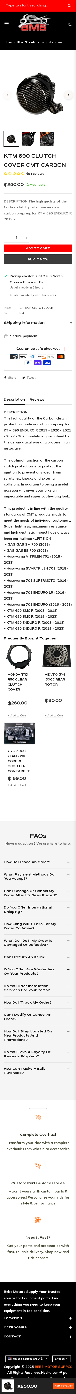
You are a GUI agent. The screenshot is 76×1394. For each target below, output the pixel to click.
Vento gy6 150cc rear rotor (55, 679)
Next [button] (68, 95)
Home (8, 42)
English (60, 1358)
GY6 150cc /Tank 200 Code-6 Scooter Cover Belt (19, 761)
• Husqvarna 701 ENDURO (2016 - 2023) (38, 604)
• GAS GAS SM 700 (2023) (27, 544)
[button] (14, 173)
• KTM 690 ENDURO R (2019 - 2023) (34, 628)
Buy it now (38, 259)
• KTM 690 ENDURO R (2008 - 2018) (34, 622)
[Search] (69, 5)
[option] (38, 93)
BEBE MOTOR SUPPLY (53, 1366)
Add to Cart (64, 1386)
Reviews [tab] (37, 399)
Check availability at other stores (33, 295)
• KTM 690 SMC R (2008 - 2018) (30, 610)
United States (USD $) (28, 1358)
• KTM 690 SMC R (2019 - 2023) (30, 616)
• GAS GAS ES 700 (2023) (26, 550)
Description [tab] (14, 399)
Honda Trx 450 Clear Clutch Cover (18, 682)
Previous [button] (7, 95)
